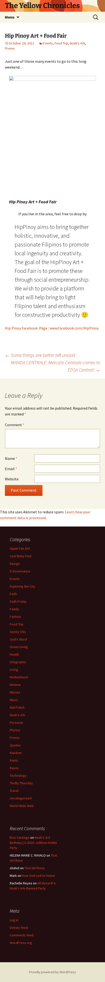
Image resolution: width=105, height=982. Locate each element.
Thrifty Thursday (21, 783)
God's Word (18, 639)
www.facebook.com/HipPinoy (74, 328)
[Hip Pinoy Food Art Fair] (52, 136)
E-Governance (20, 571)
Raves (14, 768)
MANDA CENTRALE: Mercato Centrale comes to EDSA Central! (55, 366)
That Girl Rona (34, 868)
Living (14, 669)
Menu (9, 17)
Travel (14, 790)
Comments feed (21, 935)
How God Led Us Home (38, 875)
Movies (15, 692)
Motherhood (19, 677)
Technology (18, 775)
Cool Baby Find (20, 556)
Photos (15, 730)
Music (14, 700)
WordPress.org (21, 943)
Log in (14, 920)
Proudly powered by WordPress (52, 972)
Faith (13, 594)
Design (15, 563)
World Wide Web (22, 806)
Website (12, 478)
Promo (10, 48)
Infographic (18, 662)
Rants (14, 760)
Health (14, 654)
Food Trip (61, 43)
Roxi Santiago (20, 837)
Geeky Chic (18, 632)
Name (11, 458)
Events (48, 43)
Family (14, 609)
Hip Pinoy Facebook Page (26, 328)
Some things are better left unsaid (40, 355)
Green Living (19, 647)
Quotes (15, 745)
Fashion (15, 616)
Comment (14, 424)
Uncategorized (21, 798)
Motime (15, 684)
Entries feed (19, 927)
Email (11, 468)
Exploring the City (22, 586)
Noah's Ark (77, 43)
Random (16, 753)
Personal (16, 722)
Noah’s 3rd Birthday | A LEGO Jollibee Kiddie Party (33, 842)
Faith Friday (18, 601)
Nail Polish (17, 707)
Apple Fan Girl (20, 548)
